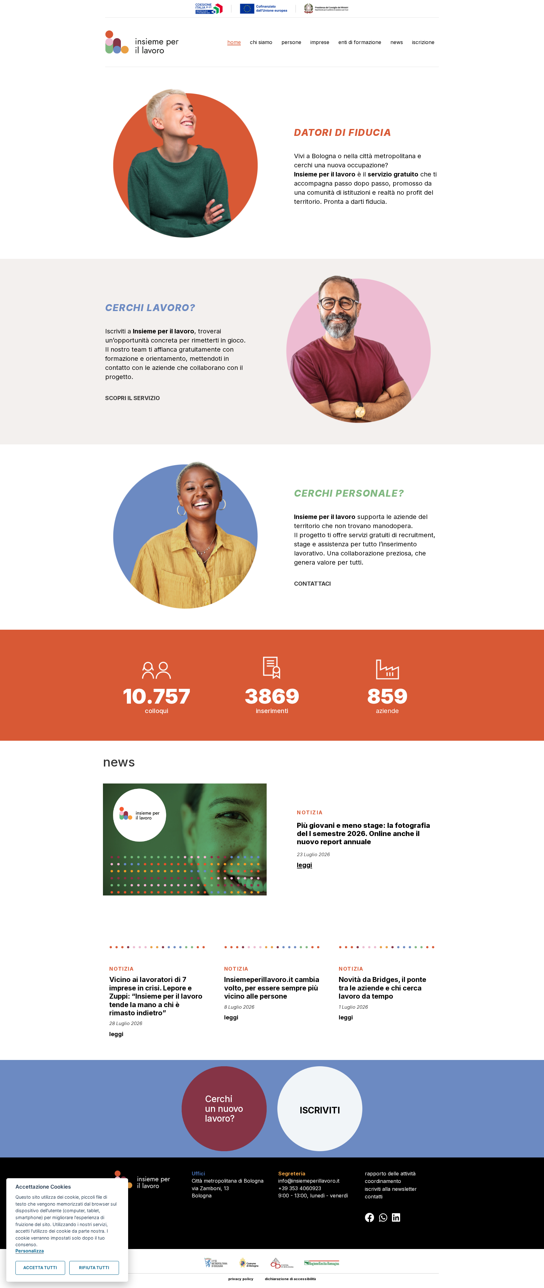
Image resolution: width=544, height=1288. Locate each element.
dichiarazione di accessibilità (290, 1279)
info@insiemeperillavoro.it (308, 1181)
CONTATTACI (312, 583)
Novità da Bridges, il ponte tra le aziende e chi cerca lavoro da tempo (382, 987)
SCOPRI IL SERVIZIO (132, 398)
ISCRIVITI (320, 1110)
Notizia (310, 812)
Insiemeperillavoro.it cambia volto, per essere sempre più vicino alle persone (271, 987)
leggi (304, 865)
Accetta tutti (40, 1267)
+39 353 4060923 (299, 1188)
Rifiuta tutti (94, 1267)
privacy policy (240, 1279)
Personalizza (29, 1250)
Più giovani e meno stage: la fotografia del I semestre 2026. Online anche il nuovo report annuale (363, 833)
